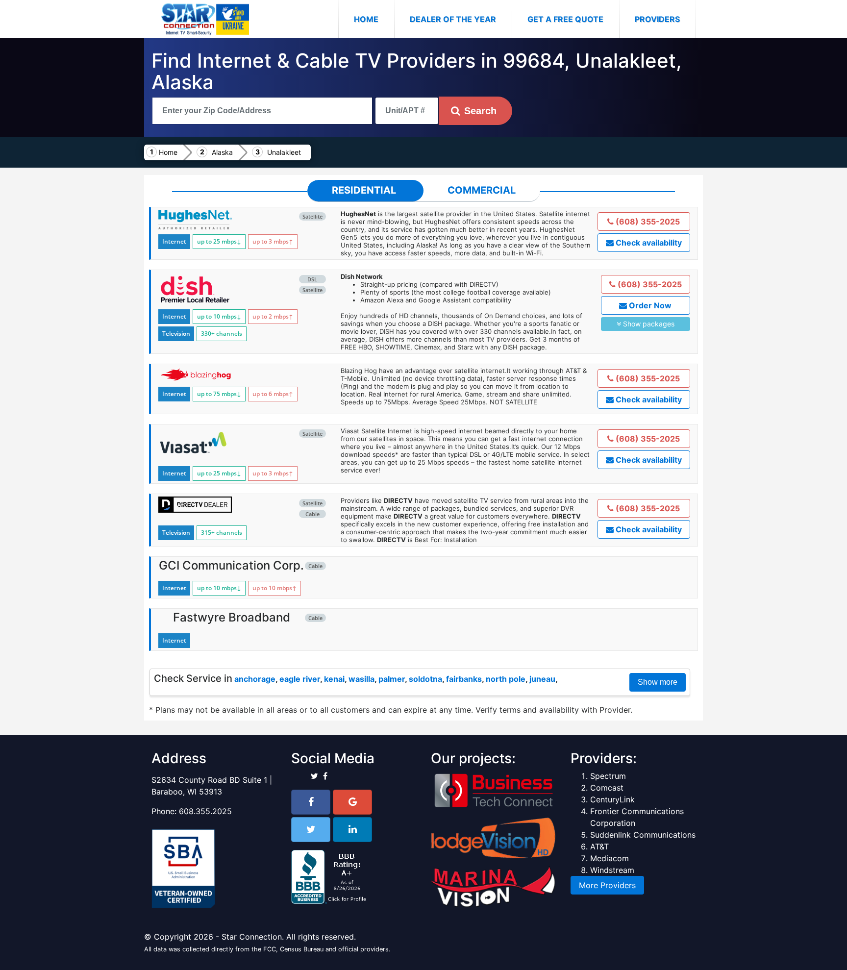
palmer (391, 679)
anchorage (254, 679)
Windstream (612, 870)
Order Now (649, 305)
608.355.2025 (205, 811)
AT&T (599, 846)
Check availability (648, 243)
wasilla (361, 679)
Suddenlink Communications (643, 835)
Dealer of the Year (453, 19)
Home (374, 19)
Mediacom (609, 858)
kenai (334, 679)
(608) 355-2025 (647, 221)
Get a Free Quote (565, 19)
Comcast (606, 788)
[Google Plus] (352, 802)
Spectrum (608, 776)
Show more (657, 682)
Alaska (222, 152)
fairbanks (464, 679)
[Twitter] (310, 829)
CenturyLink (612, 799)
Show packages (647, 324)
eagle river (299, 679)
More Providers (607, 885)
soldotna (425, 679)
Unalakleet (284, 152)
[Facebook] (310, 802)
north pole (505, 679)
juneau (542, 679)
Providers (657, 19)
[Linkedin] (352, 829)
